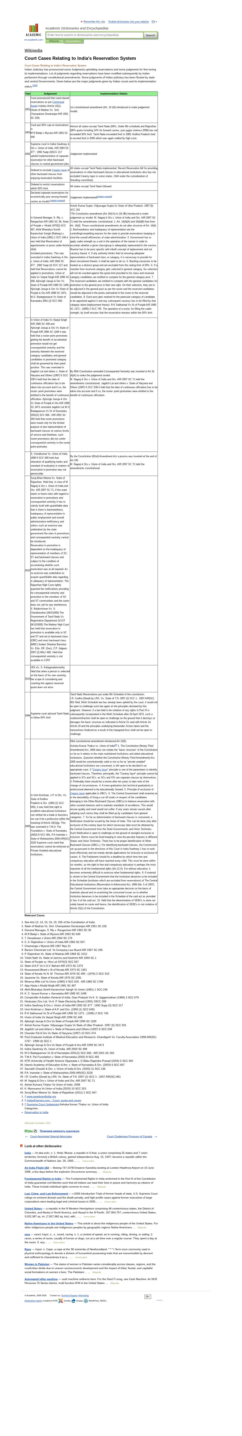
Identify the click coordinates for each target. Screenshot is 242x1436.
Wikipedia (54, 41)
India (28, 1152)
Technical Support (69, 1295)
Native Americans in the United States (49, 1223)
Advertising (83, 1295)
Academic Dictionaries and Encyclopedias (77, 28)
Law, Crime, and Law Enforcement (46, 1193)
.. (41, 1096)
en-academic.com (33, 39)
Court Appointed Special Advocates (51, 1136)
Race (28, 1249)
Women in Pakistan (37, 1264)
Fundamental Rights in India (43, 1178)
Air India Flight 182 (37, 1167)
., (54, 1100)
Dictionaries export (33, 1301)
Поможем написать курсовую (59, 1130)
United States (33, 1208)
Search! (150, 35)
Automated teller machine (41, 1279)
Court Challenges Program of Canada (129, 1136)
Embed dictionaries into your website (129, 21)
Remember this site (94, 21)
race (27, 1234)
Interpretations (73, 41)
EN (153, 21)
